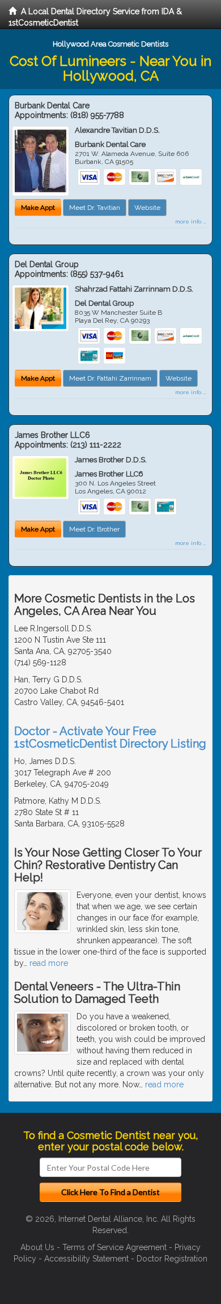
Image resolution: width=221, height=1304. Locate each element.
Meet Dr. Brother (94, 529)
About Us (37, 1247)
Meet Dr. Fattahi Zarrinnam (110, 378)
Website (147, 208)
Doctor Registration (172, 1258)
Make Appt (38, 208)
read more (48, 963)
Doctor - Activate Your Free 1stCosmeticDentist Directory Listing (110, 737)
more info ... (190, 221)
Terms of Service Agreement (114, 1247)
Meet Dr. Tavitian (94, 208)
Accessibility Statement (86, 1258)
